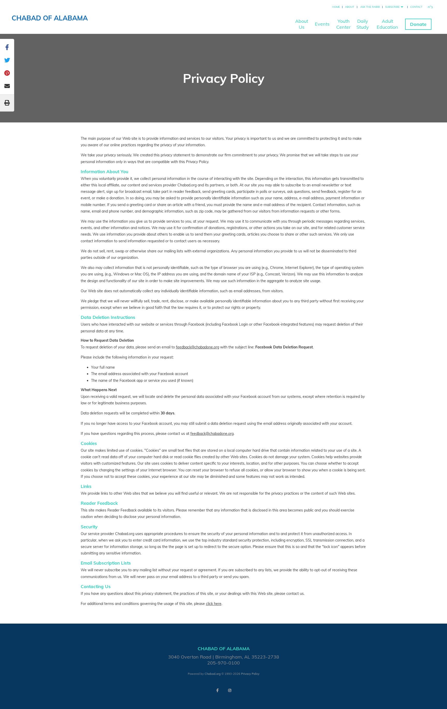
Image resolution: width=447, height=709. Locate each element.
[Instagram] (230, 690)
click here (213, 603)
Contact (416, 7)
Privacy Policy (250, 674)
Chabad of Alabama (50, 18)
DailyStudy (362, 24)
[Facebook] (217, 690)
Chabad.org (213, 674)
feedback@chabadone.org (197, 347)
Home (336, 7)
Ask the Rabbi (370, 7)
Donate (418, 24)
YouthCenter (343, 24)
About (349, 7)
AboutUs (301, 24)
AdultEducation (387, 24)
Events (322, 24)
